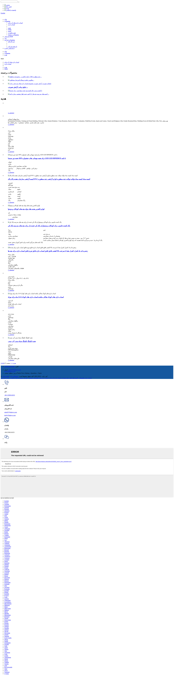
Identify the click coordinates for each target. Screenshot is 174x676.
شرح (9, 113)
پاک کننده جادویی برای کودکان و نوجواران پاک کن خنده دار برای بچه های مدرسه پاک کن (39, 226)
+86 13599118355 (9, 366)
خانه (5, 19)
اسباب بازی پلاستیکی (85, 378)
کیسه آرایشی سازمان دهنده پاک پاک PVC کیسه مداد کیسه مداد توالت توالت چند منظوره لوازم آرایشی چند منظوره (49, 179)
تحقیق (12, 113)
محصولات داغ (14, 376)
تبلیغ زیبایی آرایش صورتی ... (18, 87)
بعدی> (14, 363)
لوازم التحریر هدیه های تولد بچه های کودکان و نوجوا (26, 209)
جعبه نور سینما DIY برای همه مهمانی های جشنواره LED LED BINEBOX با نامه (37, 158)
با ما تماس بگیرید (9, 48)
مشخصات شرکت (9, 40)
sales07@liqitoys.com (14, 370)
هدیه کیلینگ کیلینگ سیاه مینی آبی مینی (22, 341)
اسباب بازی (11, 24)
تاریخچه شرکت (12, 46)
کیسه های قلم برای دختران (70, 378)
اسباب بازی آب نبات (55, 378)
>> (11, 363)
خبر (5, 38)
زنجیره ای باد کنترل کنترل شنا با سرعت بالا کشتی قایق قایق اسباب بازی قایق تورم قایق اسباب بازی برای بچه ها (48, 251)
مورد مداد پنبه (5, 378)
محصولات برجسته (13, 34)
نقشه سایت (5, 376)
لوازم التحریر (12, 33)
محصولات (7, 21)
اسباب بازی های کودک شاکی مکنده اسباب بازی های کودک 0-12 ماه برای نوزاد (36, 297)
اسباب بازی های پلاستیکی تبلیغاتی (38, 378)
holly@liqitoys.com (9, 371)
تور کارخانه (11, 41)
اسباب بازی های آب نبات (15, 23)
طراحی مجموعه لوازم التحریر (19, 378)
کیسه (9, 31)
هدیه (9, 28)
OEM (9, 29)
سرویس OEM (8, 36)
